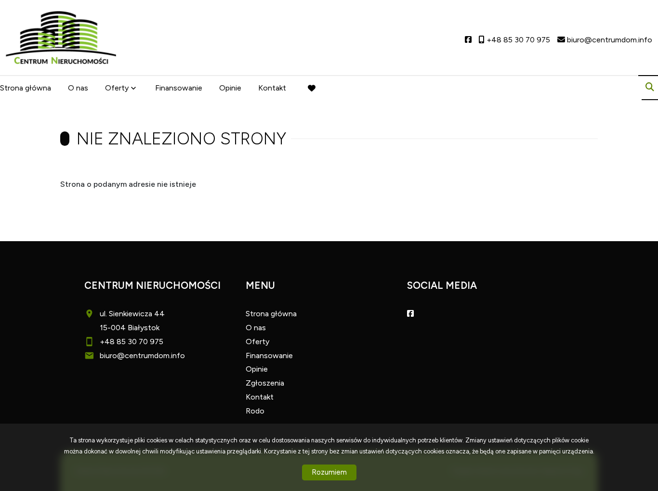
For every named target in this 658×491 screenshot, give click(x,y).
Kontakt (272, 87)
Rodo (255, 410)
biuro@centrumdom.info (142, 355)
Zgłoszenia (265, 383)
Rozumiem (329, 472)
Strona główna (25, 87)
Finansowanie (178, 87)
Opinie (230, 87)
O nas (78, 87)
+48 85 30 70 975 (131, 341)
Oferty (117, 87)
